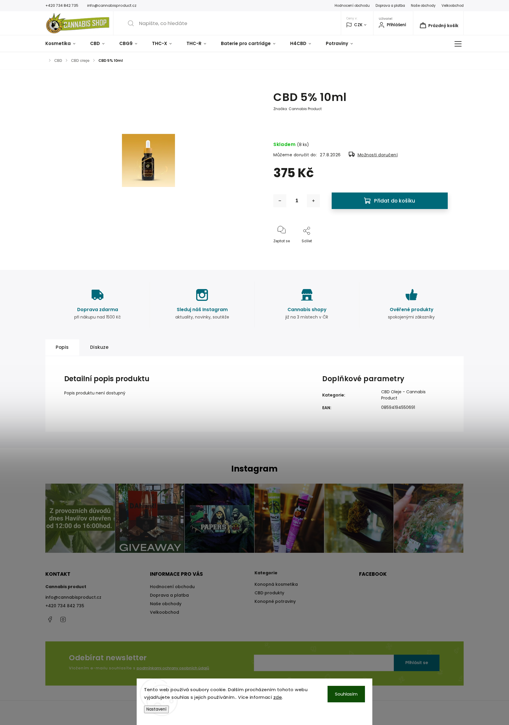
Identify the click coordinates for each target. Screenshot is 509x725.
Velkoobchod (453, 5)
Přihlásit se (416, 663)
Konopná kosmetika (276, 584)
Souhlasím (346, 694)
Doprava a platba (390, 5)
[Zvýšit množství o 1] (313, 200)
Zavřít (437, 250)
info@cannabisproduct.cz (73, 597)
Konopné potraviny (275, 601)
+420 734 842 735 (64, 606)
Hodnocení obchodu (352, 5)
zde (277, 697)
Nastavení (156, 709)
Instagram (63, 619)
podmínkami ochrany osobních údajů (173, 668)
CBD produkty (269, 593)
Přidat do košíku (394, 200)
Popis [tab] (62, 347)
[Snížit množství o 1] (279, 200)
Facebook (49, 619)
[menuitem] (64, 43)
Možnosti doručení (378, 155)
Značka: (297, 108)
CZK (358, 25)
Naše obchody (423, 5)
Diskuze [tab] (99, 347)
